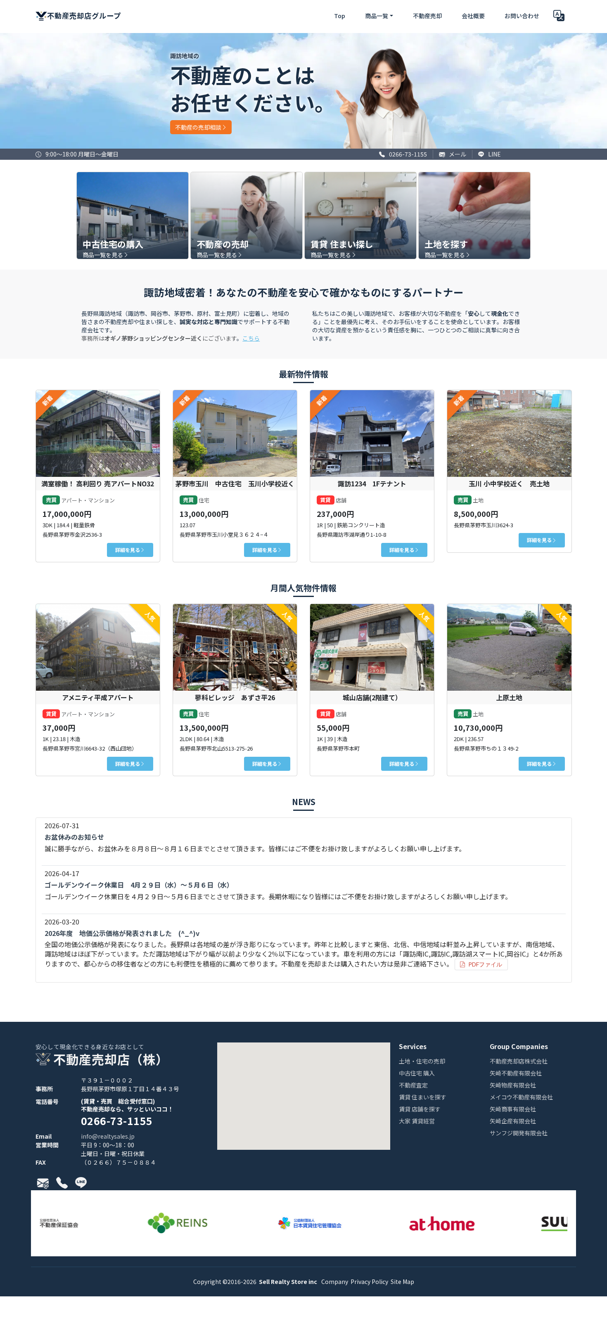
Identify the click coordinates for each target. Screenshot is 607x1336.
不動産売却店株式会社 (519, 1061)
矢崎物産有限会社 (513, 1085)
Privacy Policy (368, 1281)
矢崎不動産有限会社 (516, 1073)
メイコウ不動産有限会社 (521, 1097)
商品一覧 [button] (376, 16)
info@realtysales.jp (108, 1136)
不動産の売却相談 (198, 127)
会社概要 (473, 16)
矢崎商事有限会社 (513, 1109)
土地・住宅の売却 (422, 1061)
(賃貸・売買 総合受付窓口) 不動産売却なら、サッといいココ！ (127, 1112)
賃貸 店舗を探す (420, 1109)
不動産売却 (427, 16)
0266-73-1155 (408, 154)
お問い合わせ (522, 16)
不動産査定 (413, 1085)
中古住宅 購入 (417, 1073)
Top (339, 16)
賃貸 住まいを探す (422, 1097)
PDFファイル (485, 964)
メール (457, 154)
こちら (251, 338)
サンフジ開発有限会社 (519, 1133)
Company (334, 1281)
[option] (169, 1223)
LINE (494, 154)
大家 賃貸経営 (417, 1121)
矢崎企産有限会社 (513, 1121)
